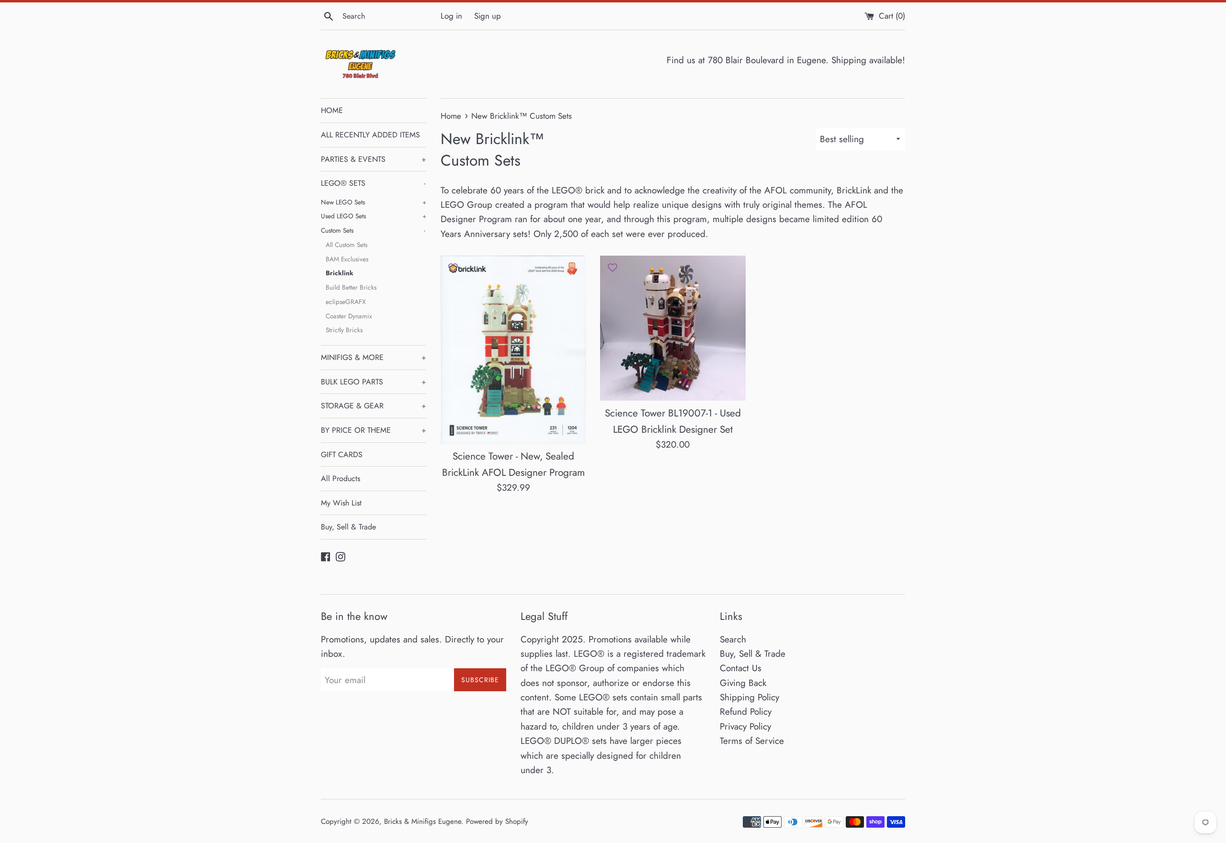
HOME (332, 110)
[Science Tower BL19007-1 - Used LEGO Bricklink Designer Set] (672, 328)
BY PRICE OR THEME (373, 430)
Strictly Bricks (344, 330)
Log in (451, 16)
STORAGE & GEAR (373, 405)
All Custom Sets (346, 244)
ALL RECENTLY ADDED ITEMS (370, 134)
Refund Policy (746, 711)
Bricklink (339, 273)
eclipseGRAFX (346, 301)
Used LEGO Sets (373, 216)
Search (733, 639)
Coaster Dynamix (349, 316)
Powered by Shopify (497, 821)
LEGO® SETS (373, 183)
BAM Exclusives (347, 259)
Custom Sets (373, 230)
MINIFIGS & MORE (373, 357)
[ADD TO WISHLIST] (453, 267)
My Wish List (341, 502)
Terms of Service (752, 740)
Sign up (487, 16)
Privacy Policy (745, 726)
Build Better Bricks (351, 287)
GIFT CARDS (342, 454)
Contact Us (740, 668)
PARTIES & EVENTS (373, 159)
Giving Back (743, 682)
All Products (340, 478)
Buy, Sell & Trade (348, 526)
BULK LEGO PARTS (373, 381)
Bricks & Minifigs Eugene (422, 821)
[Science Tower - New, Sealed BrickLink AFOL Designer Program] (513, 350)
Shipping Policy (749, 697)
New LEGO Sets (373, 202)
